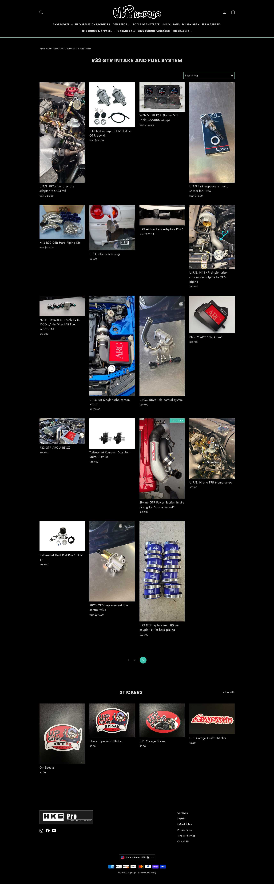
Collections (53, 48)
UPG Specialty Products (92, 24)
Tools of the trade (146, 24)
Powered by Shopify (147, 872)
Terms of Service (186, 835)
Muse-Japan (191, 24)
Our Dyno (182, 813)
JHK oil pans (171, 24)
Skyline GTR (61, 24)
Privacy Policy (184, 830)
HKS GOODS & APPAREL (97, 31)
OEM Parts (120, 24)
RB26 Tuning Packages (154, 31)
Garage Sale (126, 31)
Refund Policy (184, 824)
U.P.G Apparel (211, 24)
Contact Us (183, 841)
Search (181, 818)
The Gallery (181, 31)
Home (42, 48)
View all (228, 692)
